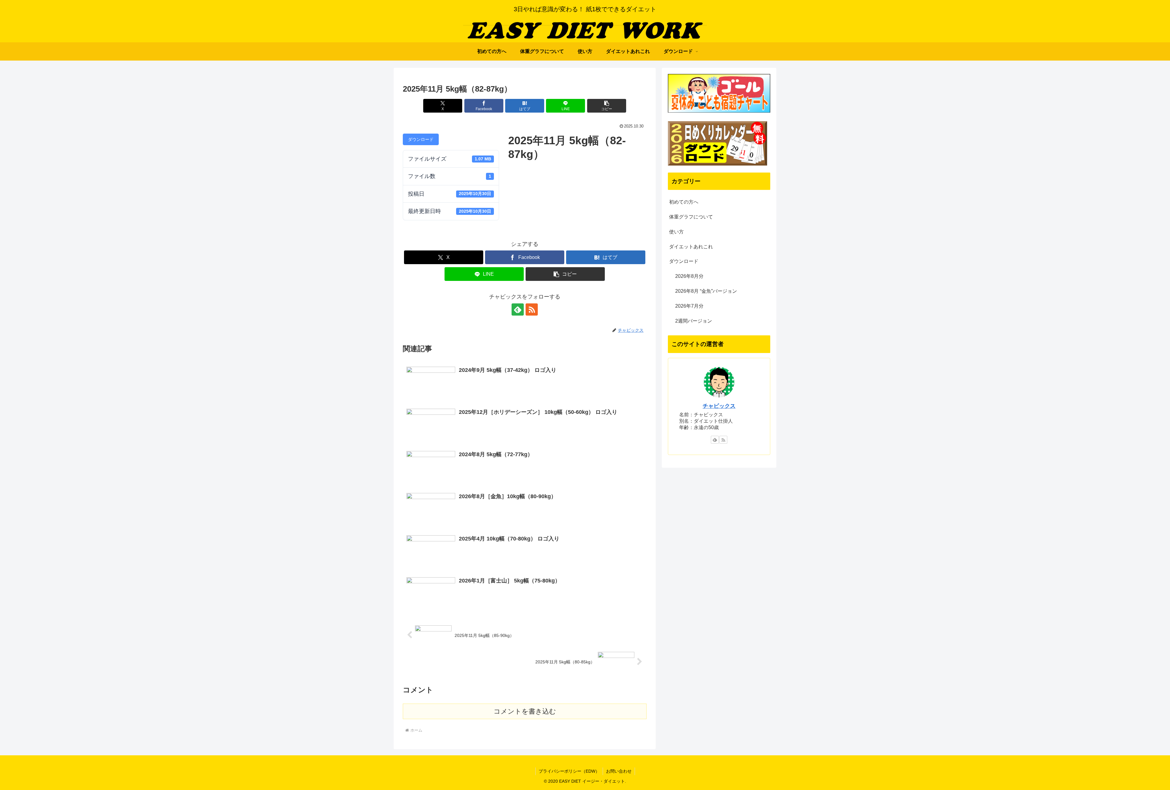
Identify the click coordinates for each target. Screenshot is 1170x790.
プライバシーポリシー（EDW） (569, 771)
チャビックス (719, 406)
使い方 (676, 231)
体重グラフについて (691, 216)
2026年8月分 (689, 276)
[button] (606, 106)
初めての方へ (683, 201)
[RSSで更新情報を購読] (532, 309)
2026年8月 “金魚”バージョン (706, 291)
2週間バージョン (693, 320)
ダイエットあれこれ (691, 246)
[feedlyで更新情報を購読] (518, 309)
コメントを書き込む (525, 711)
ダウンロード (421, 139)
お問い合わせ (619, 771)
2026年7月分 (689, 306)
